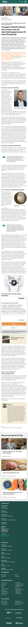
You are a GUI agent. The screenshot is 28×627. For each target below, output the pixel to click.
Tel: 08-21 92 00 (4, 508)
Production (18, 592)
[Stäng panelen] (26, 298)
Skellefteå (3, 568)
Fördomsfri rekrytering (7, 456)
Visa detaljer (21, 320)
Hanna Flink (10, 405)
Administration (4, 582)
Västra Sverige (4, 602)
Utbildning (17, 576)
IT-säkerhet (18, 586)
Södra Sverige (4, 604)
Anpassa (13, 327)
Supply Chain (18, 593)
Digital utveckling (19, 585)
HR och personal (4, 588)
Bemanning (3, 576)
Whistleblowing (4, 531)
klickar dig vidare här (17, 56)
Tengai (10, 427)
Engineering (18, 590)
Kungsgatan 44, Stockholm (6, 516)
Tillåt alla (14, 323)
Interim (16, 574)
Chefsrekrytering (4, 593)
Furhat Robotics (20, 117)
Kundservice (3, 584)
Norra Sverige (18, 604)
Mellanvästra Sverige (19, 602)
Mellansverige (18, 601)
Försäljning (3, 590)
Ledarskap (13, 476)
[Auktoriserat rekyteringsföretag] (4, 538)
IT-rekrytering (18, 582)
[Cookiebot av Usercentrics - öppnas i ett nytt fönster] (18, 298)
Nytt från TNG (14, 497)
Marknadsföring (4, 591)
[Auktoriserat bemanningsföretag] (2, 538)
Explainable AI (16, 266)
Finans (2, 587)
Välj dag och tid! (4, 512)
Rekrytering (3, 574)
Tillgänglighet (4, 530)
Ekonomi (3, 585)
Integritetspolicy (5, 529)
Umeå (2, 564)
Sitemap (3, 527)
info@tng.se (3, 507)
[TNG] (5, 1)
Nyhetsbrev (3, 526)
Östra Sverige (4, 601)
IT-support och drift (20, 584)
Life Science (3, 594)
